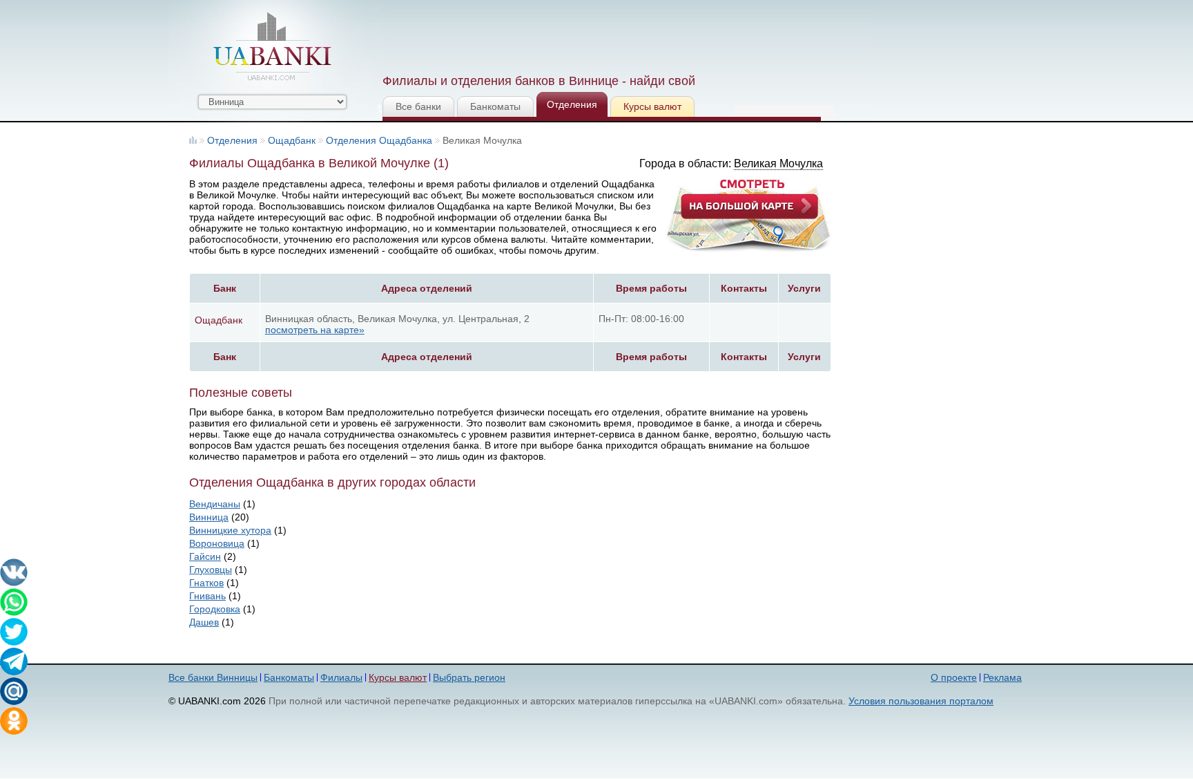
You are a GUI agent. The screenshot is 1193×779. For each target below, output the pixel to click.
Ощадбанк (292, 140)
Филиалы (341, 677)
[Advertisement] (633, 34)
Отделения (572, 104)
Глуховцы (210, 569)
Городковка (214, 608)
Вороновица (216, 543)
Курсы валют (652, 106)
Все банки (418, 106)
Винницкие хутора (230, 530)
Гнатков (206, 582)
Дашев (204, 622)
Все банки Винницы (213, 677)
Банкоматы (495, 106)
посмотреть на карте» (315, 329)
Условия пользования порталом (920, 700)
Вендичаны (214, 503)
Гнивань (207, 595)
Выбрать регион (469, 677)
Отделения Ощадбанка (379, 140)
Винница (209, 517)
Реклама (1002, 677)
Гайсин (205, 556)
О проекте (954, 677)
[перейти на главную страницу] (272, 46)
